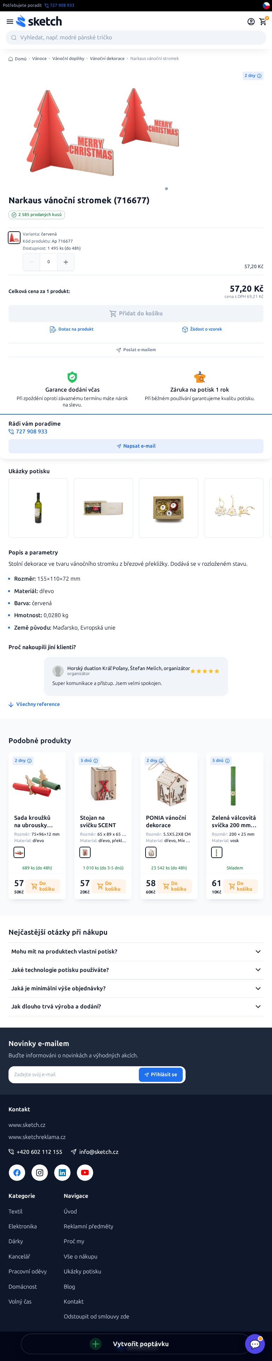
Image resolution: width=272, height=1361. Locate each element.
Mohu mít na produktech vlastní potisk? (64, 951)
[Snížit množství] (31, 262)
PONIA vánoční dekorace (166, 821)
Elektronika (22, 1226)
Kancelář (19, 1256)
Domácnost (22, 1286)
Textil (15, 1211)
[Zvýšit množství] (65, 262)
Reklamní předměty (88, 1226)
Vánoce (39, 58)
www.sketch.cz (26, 1125)
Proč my (74, 1241)
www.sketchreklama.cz (37, 1137)
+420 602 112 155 (39, 1152)
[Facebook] (17, 1172)
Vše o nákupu (80, 1256)
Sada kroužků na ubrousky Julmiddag (32, 825)
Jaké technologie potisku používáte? (60, 970)
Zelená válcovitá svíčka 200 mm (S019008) (234, 825)
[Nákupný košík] (262, 21)
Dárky (15, 1241)
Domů (21, 58)
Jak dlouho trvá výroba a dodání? (56, 1006)
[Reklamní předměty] (10, 21)
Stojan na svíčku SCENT (98, 821)
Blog (69, 1286)
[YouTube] (85, 1172)
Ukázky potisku (82, 1271)
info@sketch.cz (99, 1152)
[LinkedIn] (62, 1172)
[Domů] (39, 21)
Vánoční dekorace (107, 58)
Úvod (70, 1211)
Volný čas (20, 1301)
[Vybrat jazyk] (266, 5)
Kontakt (74, 1301)
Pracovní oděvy (27, 1271)
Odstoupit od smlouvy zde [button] (96, 1316)
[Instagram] (39, 1172)
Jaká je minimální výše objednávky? (58, 988)
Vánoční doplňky (68, 58)
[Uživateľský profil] (251, 21)
